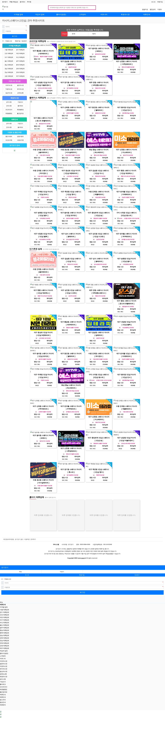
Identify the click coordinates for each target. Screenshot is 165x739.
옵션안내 (3, 702)
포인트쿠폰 (9, 140)
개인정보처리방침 (8, 539)
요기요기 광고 (19, 539)
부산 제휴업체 (20, 57)
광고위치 (3, 700)
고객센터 (3, 656)
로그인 (153, 2)
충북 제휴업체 (20, 65)
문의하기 (33, 539)
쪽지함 (29, 2)
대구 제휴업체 (9, 57)
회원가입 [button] (82, 575)
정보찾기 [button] (137, 575)
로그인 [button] (27, 575)
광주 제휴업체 (20, 61)
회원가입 (160, 2)
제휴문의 (3, 705)
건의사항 (9, 106)
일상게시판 (9, 93)
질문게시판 (20, 85)
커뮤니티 (3, 658)
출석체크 (22, 2)
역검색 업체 (4, 651)
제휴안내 (3, 694)
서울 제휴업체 (9, 49)
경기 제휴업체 (20, 49)
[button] (62, 572)
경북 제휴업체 (20, 68)
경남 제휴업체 (9, 68)
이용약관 (27, 539)
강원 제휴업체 (9, 76)
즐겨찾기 (5, 2)
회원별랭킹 (20, 109)
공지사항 (9, 102)
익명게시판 (9, 89)
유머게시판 (20, 89)
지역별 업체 (4, 607)
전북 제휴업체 (20, 72)
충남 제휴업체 (9, 65)
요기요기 (4, 567)
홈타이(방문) (4, 653)
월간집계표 (20, 113)
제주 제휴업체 (20, 76)
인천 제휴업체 (9, 53)
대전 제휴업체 (20, 53)
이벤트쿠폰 (20, 140)
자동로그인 (8, 41)
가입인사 (20, 102)
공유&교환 (20, 93)
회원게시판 (3, 676)
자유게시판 (9, 85)
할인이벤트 (9, 136)
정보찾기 (24, 41)
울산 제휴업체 (9, 61)
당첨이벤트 (20, 136)
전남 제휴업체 (9, 72)
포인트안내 (9, 109)
